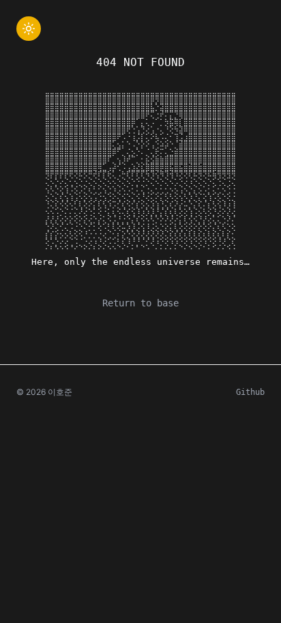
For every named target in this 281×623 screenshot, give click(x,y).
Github (250, 392)
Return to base (140, 303)
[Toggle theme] (28, 28)
